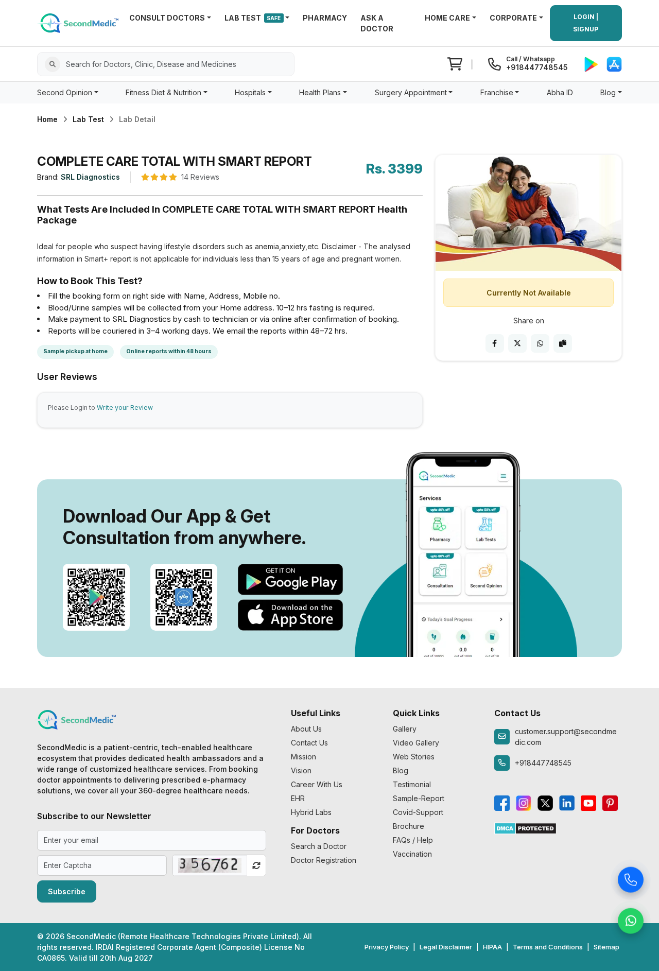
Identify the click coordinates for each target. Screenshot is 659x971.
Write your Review (125, 407)
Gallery (405, 728)
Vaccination (412, 853)
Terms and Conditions (548, 947)
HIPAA (492, 947)
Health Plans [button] (320, 92)
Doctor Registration (323, 860)
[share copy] (562, 343)
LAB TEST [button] (252, 17)
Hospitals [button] (250, 92)
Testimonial (412, 784)
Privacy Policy (387, 947)
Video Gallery (416, 742)
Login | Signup (585, 23)
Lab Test (88, 119)
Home (47, 119)
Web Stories (414, 756)
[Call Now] (631, 880)
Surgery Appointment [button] (411, 92)
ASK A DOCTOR (376, 23)
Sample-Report (418, 798)
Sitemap (606, 947)
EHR (298, 798)
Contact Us (309, 742)
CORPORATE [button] (513, 17)
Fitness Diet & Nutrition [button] (163, 92)
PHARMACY (325, 17)
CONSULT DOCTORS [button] (167, 17)
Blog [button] (608, 92)
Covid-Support (418, 812)
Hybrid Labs (311, 812)
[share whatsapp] (540, 343)
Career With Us (316, 784)
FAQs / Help (413, 840)
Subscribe (66, 891)
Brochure (408, 826)
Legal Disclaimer (446, 947)
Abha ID (560, 92)
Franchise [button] (496, 92)
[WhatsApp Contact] (631, 921)
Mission (303, 756)
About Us (306, 728)
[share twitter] (517, 343)
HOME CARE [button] (447, 17)
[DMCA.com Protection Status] (525, 827)
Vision (301, 770)
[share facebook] (494, 343)
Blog (400, 770)
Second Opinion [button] (64, 92)
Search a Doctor (318, 846)
